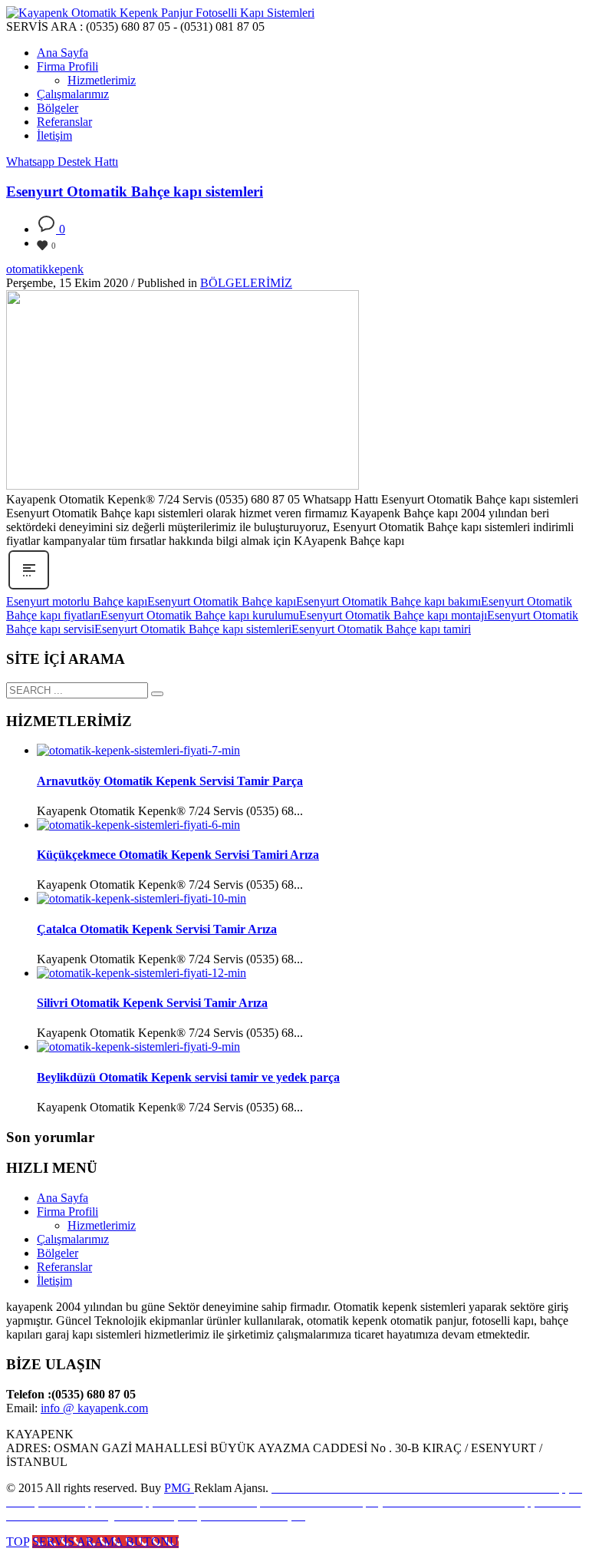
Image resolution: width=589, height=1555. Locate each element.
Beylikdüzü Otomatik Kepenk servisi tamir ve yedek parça (188, 1077)
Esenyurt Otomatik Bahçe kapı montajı (393, 615)
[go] (157, 694)
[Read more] (28, 587)
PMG (179, 1487)
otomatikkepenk (45, 269)
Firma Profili (67, 1211)
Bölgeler (57, 1253)
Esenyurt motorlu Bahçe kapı (76, 601)
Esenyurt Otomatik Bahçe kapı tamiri (381, 629)
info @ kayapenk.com (94, 1408)
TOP (17, 1541)
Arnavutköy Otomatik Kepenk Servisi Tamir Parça (170, 780)
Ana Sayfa (62, 1197)
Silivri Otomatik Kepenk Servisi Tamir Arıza (152, 1002)
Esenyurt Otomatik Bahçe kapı (221, 601)
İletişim (54, 1280)
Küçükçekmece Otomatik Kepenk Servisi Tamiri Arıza (178, 854)
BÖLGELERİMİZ (246, 282)
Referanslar (64, 1266)
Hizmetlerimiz (101, 1225)
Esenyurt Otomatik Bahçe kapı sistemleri (134, 191)
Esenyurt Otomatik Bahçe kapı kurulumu (199, 615)
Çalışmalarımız (73, 1239)
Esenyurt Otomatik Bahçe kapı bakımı (388, 601)
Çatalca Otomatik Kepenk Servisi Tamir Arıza (157, 929)
